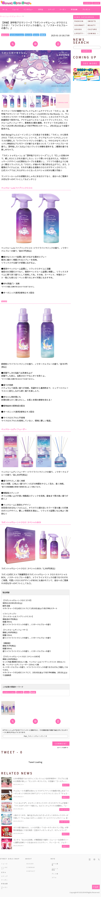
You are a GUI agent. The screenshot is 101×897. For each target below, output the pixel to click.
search (86, 51)
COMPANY (30, 867)
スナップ (51, 9)
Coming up (94, 33)
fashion (79, 21)
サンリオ (28, 35)
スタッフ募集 (55, 869)
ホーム (4, 9)
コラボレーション (16, 35)
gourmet (80, 25)
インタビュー (28, 9)
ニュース (15, 9)
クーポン (62, 9)
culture (92, 29)
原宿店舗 (74, 9)
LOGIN (96, 3)
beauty (92, 25)
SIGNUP (87, 3)
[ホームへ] (16, 3)
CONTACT (30, 871)
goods (78, 29)
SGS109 (30, 864)
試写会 (40, 9)
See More (90, 63)
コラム (54, 877)
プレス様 (55, 874)
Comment (61, 743)
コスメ (36, 35)
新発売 (42, 35)
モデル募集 (55, 864)
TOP (96, 886)
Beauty (5, 35)
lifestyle (80, 33)
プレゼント (86, 9)
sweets (92, 21)
